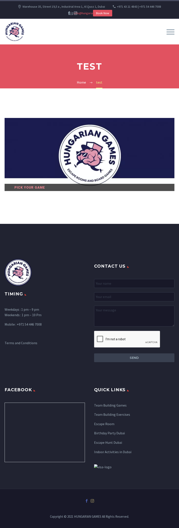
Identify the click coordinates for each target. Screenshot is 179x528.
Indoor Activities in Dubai (112, 452)
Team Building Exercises (112, 414)
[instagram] (75, 13)
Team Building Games (110, 405)
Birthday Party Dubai (109, 433)
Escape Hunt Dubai (108, 442)
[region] (89, 154)
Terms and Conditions (21, 343)
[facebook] (69, 13)
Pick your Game (29, 187)
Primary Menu (170, 32)
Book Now (102, 13)
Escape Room (104, 424)
